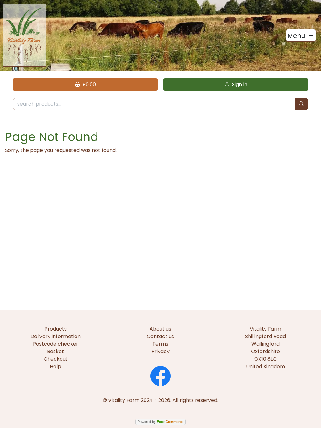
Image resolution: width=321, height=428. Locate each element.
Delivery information (55, 336)
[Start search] (301, 104)
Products (56, 328)
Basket (55, 351)
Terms (160, 343)
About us (160, 328)
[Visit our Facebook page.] (160, 375)
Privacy (160, 351)
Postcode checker (55, 343)
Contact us (160, 336)
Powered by (160, 422)
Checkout (56, 359)
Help (55, 366)
